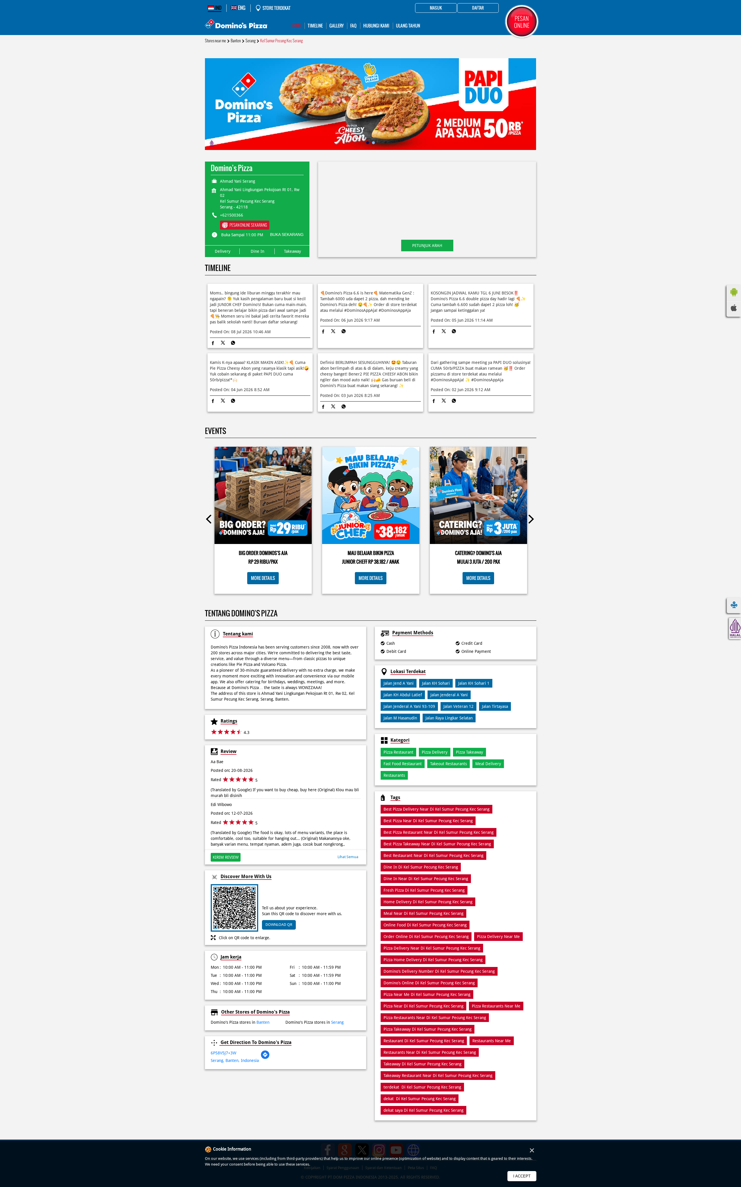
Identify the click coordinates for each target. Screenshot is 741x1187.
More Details (263, 578)
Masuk (436, 8)
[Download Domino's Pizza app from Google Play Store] (733, 298)
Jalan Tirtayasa (495, 706)
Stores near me (215, 40)
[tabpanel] (370, 104)
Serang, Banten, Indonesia (235, 1060)
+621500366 (231, 215)
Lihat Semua (348, 857)
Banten (236, 40)
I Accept (522, 1176)
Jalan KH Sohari (436, 683)
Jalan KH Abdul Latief (403, 695)
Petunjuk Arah (427, 245)
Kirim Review (226, 857)
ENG (241, 7)
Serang (250, 40)
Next (530, 520)
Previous (210, 520)
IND (217, 7)
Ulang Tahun (408, 26)
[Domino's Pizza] (236, 24)
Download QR (278, 924)
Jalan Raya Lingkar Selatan (449, 718)
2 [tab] (373, 142)
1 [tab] (367, 142)
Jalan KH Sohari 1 (473, 683)
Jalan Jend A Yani (399, 683)
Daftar (478, 8)
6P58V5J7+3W (223, 1053)
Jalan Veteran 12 (458, 706)
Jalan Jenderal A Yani (449, 695)
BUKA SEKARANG (287, 234)
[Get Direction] (265, 1058)
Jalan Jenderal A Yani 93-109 (409, 706)
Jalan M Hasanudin (400, 718)
